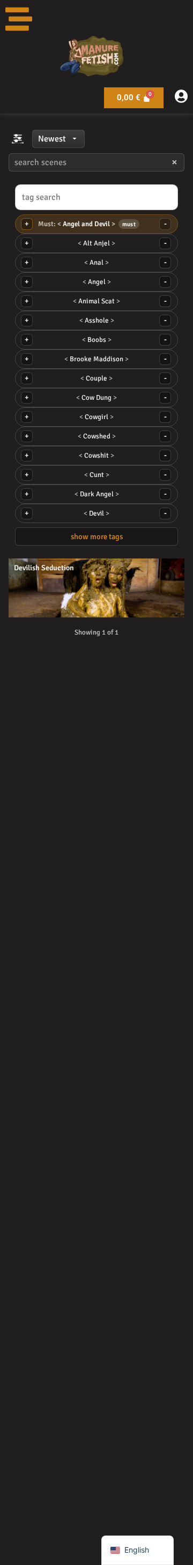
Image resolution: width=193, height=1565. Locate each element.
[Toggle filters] (18, 139)
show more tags (97, 536)
